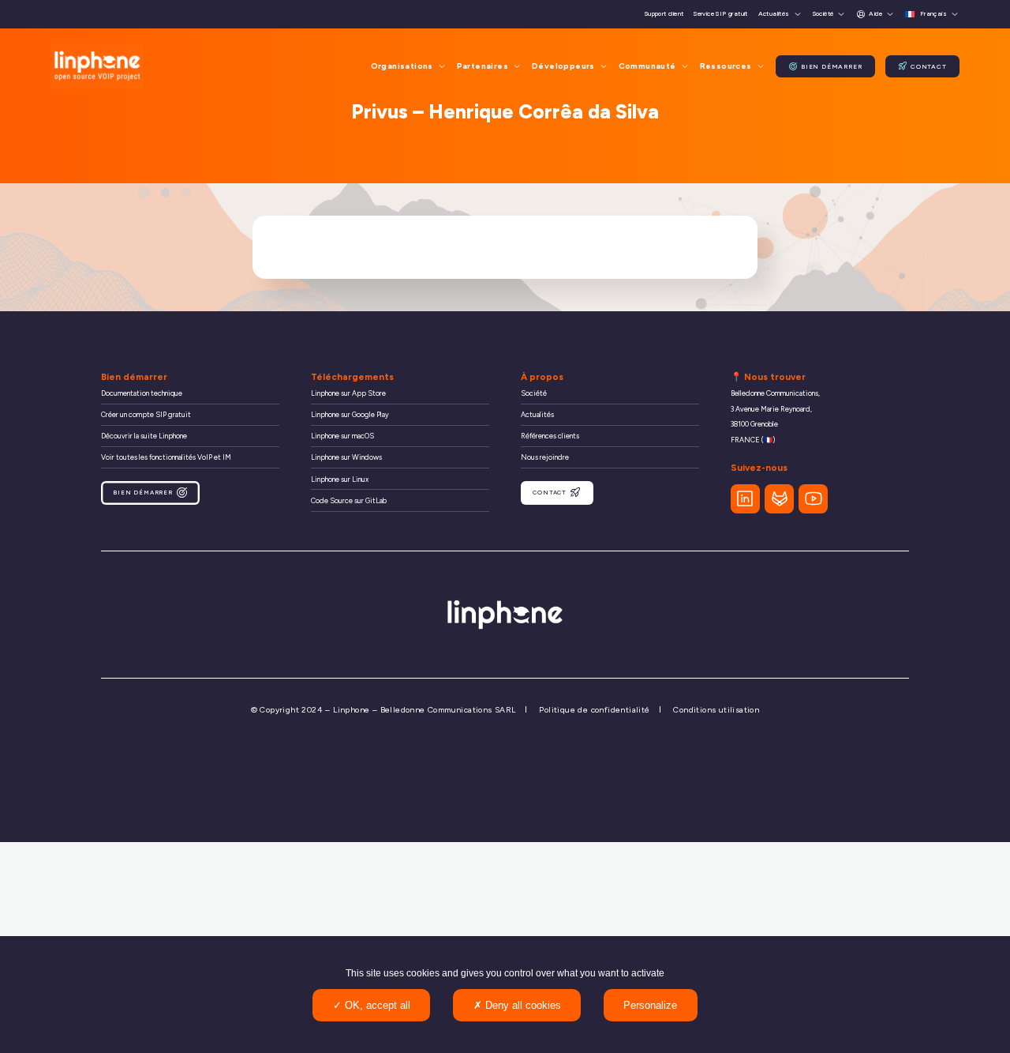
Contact (929, 66)
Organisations (402, 66)
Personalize (650, 1005)
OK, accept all (376, 1005)
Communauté (647, 66)
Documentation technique (141, 393)
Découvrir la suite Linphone (144, 435)
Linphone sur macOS (342, 435)
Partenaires (482, 66)
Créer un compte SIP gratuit (146, 414)
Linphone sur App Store (348, 393)
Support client (664, 13)
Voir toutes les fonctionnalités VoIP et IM (166, 457)
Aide (875, 13)
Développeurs (563, 66)
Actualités (774, 13)
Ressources (726, 66)
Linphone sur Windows (346, 457)
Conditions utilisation (716, 710)
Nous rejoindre (545, 457)
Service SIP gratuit (721, 13)
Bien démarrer (831, 66)
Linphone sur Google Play (350, 414)
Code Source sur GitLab (349, 500)
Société (534, 393)
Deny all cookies (521, 1005)
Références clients (550, 435)
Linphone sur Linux (339, 479)
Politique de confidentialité (594, 710)
